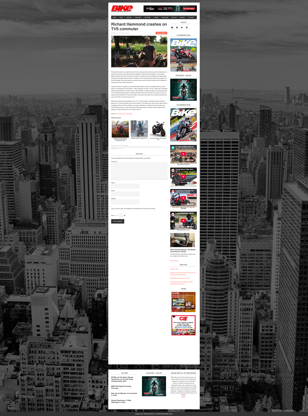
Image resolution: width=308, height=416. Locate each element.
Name (113, 183)
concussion (136, 147)
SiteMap (183, 397)
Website (113, 198)
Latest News (121, 145)
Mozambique (114, 148)
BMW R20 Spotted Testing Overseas (180, 278)
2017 (119, 147)
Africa (128, 147)
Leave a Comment (161, 33)
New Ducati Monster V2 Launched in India (124, 394)
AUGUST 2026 (174, 269)
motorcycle (160, 147)
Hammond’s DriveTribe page (124, 113)
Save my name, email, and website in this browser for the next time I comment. (133, 208)
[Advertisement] (182, 348)
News (126, 145)
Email (113, 191)
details (146, 147)
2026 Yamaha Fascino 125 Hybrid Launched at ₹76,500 (182, 250)
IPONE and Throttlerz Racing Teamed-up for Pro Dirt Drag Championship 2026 (122, 379)
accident (123, 147)
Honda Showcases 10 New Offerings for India (121, 401)
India (155, 147)
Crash (141, 147)
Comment (114, 161)
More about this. (174, 260)
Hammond (151, 147)
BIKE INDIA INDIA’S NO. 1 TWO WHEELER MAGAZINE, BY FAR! (158, 414)
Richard (120, 148)
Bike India (122, 8)
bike (131, 147)
